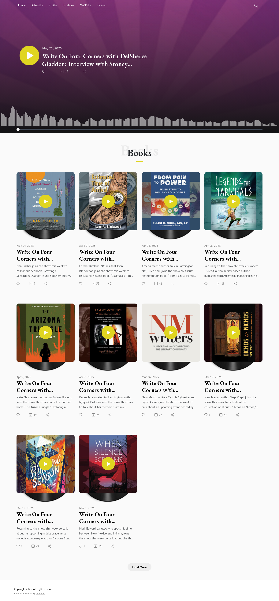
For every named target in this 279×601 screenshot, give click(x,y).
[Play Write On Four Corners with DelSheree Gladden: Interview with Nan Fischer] (45, 201)
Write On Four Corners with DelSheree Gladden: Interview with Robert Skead (231, 255)
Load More (139, 567)
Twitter (101, 5)
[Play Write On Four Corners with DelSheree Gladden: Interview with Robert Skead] (233, 201)
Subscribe (37, 5)
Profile (53, 5)
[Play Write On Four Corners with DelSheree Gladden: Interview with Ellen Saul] (170, 201)
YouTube (85, 5)
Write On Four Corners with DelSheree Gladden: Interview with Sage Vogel (228, 386)
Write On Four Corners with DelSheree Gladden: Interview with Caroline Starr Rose (40, 518)
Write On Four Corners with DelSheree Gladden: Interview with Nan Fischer (40, 255)
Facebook (68, 5)
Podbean (40, 593)
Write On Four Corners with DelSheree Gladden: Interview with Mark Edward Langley (104, 518)
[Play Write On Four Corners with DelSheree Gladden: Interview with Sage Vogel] (233, 332)
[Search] (256, 5)
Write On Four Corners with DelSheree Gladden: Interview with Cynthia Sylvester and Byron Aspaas (168, 386)
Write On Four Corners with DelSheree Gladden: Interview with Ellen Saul (166, 255)
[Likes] (44, 71)
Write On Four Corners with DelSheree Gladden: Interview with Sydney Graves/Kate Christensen (44, 386)
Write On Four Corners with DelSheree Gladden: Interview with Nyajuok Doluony (102, 386)
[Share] (85, 71)
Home (22, 5)
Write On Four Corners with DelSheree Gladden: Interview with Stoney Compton (94, 60)
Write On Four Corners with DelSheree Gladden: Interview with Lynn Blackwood (104, 255)
